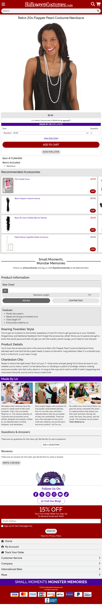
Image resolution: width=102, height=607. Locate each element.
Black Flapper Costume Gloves (27, 198)
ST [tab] (5, 291)
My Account (12, 546)
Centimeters (76, 300)
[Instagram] (54, 494)
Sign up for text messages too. (18, 526)
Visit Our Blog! (52, 501)
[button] (99, 4)
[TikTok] (66, 494)
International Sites (11, 569)
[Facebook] (35, 494)
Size (4, 128)
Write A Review (11, 463)
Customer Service (11, 557)
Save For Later (51, 152)
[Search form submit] (98, 10)
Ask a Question (51, 445)
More (4, 574)
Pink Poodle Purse (22, 179)
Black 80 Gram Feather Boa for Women (31, 218)
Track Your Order (14, 552)
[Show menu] (3, 4)
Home (8, 541)
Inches (26, 300)
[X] (41, 494)
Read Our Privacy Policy (51, 536)
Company (7, 563)
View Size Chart (51, 138)
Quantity (94, 128)
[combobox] (48, 10)
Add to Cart (51, 144)
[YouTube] (60, 494)
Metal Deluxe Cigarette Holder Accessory (31, 237)
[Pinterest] (48, 494)
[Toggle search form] (93, 4)
